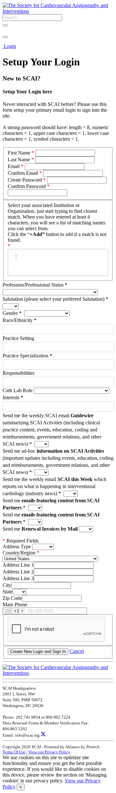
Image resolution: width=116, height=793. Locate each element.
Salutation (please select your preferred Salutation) (55, 299)
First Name (19, 153)
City (7, 585)
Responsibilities (18, 373)
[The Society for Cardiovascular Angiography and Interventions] (58, 11)
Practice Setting (18, 338)
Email (14, 166)
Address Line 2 (18, 571)
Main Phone (15, 604)
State (8, 591)
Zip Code (12, 598)
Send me (40, 529)
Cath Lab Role (18, 390)
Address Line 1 (18, 565)
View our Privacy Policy (49, 752)
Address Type (17, 546)
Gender (12, 313)
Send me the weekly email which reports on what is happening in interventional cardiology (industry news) (54, 486)
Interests (13, 397)
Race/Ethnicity (19, 320)
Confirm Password (27, 186)
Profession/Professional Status (35, 285)
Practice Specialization (27, 355)
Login (10, 46)
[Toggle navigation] (5, 37)
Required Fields (21, 540)
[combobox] (14, 611)
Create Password (25, 180)
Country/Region (19, 552)
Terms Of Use (14, 752)
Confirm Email (23, 173)
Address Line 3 (18, 578)
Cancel (77, 651)
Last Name (19, 159)
